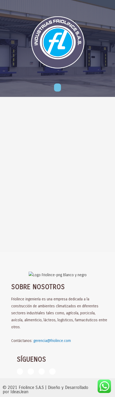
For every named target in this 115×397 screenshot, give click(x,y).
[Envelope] (52, 371)
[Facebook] (20, 371)
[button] (57, 87)
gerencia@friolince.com (52, 340)
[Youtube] (42, 371)
